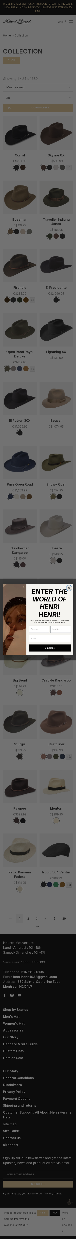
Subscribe (50, 648)
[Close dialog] (69, 588)
